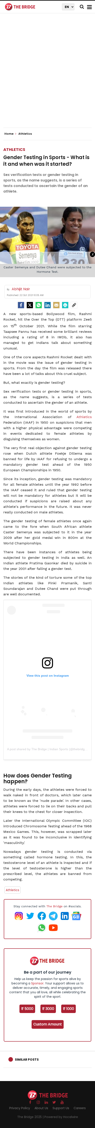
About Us (41, 1108)
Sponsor (37, 983)
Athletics (14, 149)
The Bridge (54, 906)
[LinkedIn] (47, 305)
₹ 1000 (68, 1008)
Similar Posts (27, 1059)
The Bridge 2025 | (30, 1117)
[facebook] (21, 305)
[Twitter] (30, 305)
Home (9, 134)
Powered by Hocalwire (61, 1117)
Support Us (61, 1108)
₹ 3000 (48, 1008)
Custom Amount (47, 1024)
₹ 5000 (27, 1008)
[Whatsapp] (38, 305)
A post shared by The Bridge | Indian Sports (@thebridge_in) (49, 749)
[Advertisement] (47, 74)
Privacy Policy (19, 1108)
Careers (80, 1108)
